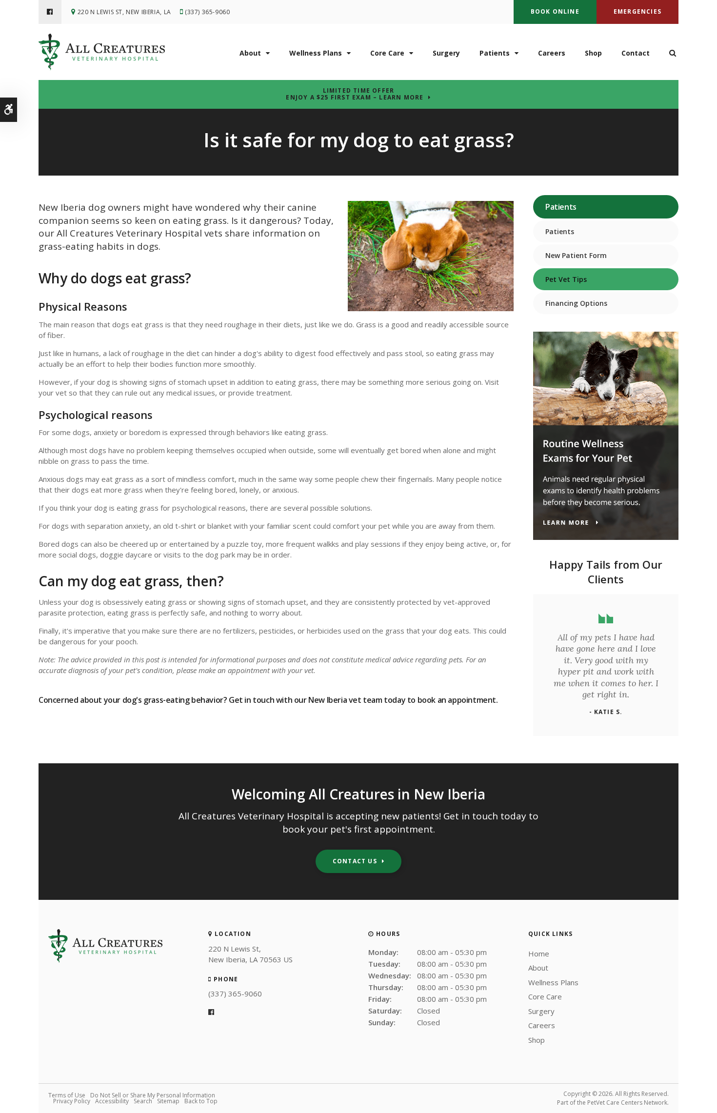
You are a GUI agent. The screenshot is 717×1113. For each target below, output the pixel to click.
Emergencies (637, 11)
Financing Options (576, 303)
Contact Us (355, 861)
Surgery (446, 53)
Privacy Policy (71, 1101)
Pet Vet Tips (566, 279)
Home (538, 953)
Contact (635, 53)
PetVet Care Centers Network (627, 1102)
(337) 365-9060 (207, 12)
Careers (551, 53)
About (250, 53)
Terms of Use (66, 1095)
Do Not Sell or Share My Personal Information (152, 1095)
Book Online (555, 11)
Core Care (387, 53)
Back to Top (201, 1101)
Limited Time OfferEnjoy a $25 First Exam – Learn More (354, 94)
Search (143, 1101)
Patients (494, 53)
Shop (593, 53)
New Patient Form (576, 255)
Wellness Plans (315, 53)
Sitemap (168, 1101)
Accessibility (112, 1101)
